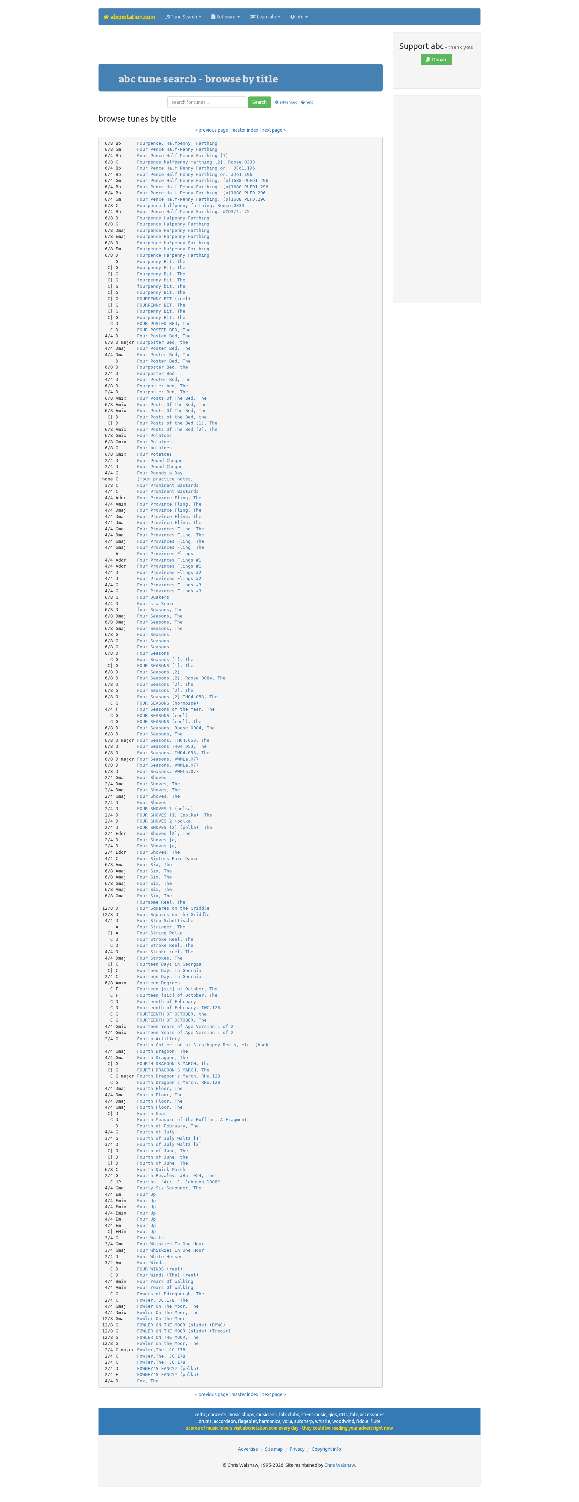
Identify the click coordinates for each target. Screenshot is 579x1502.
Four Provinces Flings (165, 553)
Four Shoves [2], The (164, 833)
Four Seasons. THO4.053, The (173, 740)
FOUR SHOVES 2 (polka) (165, 821)
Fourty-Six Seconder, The (169, 1187)
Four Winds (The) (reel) (168, 1275)
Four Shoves (152, 777)
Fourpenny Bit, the (161, 292)
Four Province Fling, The (169, 497)
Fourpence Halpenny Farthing (173, 217)
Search (259, 102)
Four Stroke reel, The (165, 951)
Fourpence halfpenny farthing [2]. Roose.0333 (196, 162)
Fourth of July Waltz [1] (169, 1138)
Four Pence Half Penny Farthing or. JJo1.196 (196, 168)
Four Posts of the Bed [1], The (177, 423)
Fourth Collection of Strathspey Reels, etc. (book (202, 1044)
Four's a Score (156, 603)
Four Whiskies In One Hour (170, 1243)
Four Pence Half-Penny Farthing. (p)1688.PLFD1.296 (202, 180)
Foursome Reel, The (161, 902)
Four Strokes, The (160, 958)
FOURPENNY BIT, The (161, 305)
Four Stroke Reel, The (165, 939)
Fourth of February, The (168, 1125)
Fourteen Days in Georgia (169, 964)
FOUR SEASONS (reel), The (169, 721)
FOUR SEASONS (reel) (162, 715)
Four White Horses (160, 1256)
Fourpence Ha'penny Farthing (173, 230)
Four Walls (150, 1237)
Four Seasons (153, 634)
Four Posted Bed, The (164, 335)
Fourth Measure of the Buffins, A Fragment (192, 1119)
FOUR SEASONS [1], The (165, 665)
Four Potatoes (154, 435)
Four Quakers (153, 597)
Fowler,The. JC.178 (161, 1349)
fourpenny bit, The (161, 279)
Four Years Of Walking (165, 1281)
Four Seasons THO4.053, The (172, 746)
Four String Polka (160, 932)
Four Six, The (154, 864)
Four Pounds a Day (160, 472)
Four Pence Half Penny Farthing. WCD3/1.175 (193, 211)
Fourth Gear (152, 1113)
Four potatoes (154, 447)
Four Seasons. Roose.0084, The (176, 727)
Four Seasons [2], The (165, 684)
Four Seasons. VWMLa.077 (168, 759)
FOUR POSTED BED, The (164, 329)
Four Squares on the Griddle (173, 908)
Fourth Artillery (158, 1038)
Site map (274, 1449)
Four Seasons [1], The (165, 659)
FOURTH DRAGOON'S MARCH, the (173, 1063)
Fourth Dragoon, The (162, 1051)
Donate (439, 59)
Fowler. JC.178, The (162, 1300)
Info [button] (300, 16)
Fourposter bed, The (162, 385)
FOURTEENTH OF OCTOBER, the (172, 1014)
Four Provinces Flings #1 (169, 560)
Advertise (248, 1449)
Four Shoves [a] (157, 839)
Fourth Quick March (161, 1169)
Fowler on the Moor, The (168, 1343)
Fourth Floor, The (160, 1088)
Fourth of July (156, 1131)
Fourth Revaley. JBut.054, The (176, 1175)
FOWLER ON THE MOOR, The (168, 1337)
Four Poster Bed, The (164, 348)
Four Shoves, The (158, 783)
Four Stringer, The (161, 926)
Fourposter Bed (156, 373)
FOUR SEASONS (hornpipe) (168, 703)
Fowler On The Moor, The (168, 1306)
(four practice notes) (165, 478)
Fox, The (147, 1380)
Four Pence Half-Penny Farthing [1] (182, 155)
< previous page (211, 130)
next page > (274, 130)
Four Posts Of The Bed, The (172, 398)
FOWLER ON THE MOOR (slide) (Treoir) (184, 1330)
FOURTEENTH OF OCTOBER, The (172, 1020)
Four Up (146, 1194)
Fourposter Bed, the (162, 342)
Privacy (297, 1449)
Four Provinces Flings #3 (169, 584)
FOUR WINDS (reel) (160, 1268)
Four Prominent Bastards (168, 485)
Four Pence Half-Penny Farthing (177, 149)
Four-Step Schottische (165, 920)
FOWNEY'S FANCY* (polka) (168, 1368)
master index (245, 130)
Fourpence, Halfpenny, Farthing (177, 143)
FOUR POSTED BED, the (164, 323)
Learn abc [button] (266, 16)
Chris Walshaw (339, 1465)
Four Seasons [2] (158, 671)
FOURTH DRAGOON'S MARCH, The (173, 1069)
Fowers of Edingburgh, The (170, 1293)
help (310, 102)
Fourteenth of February (166, 1001)
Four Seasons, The (160, 615)
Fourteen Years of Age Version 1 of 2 (185, 1026)
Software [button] (226, 16)
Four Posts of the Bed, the (172, 416)
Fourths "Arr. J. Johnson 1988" (178, 1181)
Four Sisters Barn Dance (168, 858)
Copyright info (326, 1449)
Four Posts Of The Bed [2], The (177, 429)
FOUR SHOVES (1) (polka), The (174, 815)
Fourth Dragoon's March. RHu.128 (178, 1076)
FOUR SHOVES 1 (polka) (165, 808)
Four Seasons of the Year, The (176, 709)
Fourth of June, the (162, 1157)
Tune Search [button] (184, 16)
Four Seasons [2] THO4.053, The (177, 696)
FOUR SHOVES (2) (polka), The (174, 827)
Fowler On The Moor (161, 1318)
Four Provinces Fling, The (170, 528)
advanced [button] (288, 102)
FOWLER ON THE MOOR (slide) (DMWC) (181, 1324)
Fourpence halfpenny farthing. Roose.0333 (190, 205)
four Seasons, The (160, 609)
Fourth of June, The (162, 1150)
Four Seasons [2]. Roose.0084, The (181, 677)
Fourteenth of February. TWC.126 (178, 1007)
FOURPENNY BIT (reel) (164, 298)
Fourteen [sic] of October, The (177, 988)
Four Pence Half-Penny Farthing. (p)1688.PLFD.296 (201, 192)
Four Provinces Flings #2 (169, 572)
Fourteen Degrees (158, 982)
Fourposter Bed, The (162, 391)
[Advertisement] (241, 47)
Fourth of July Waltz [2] (169, 1144)
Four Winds (150, 1262)
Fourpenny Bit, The (161, 261)
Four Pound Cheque (160, 460)
